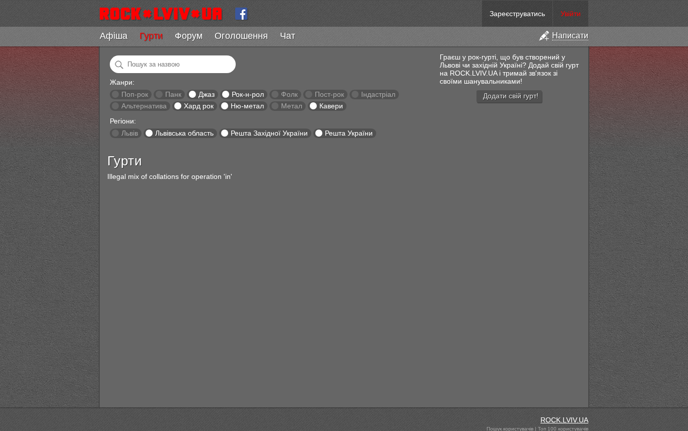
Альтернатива (144, 106)
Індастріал (378, 94)
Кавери (331, 106)
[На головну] (165, 14)
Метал (291, 106)
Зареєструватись (517, 14)
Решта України (349, 133)
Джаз (206, 94)
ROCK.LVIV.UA (564, 420)
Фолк (289, 94)
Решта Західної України (269, 133)
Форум (188, 36)
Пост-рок (329, 94)
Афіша (113, 36)
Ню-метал (247, 106)
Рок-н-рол (248, 94)
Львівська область (184, 133)
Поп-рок (134, 94)
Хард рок (199, 106)
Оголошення (241, 36)
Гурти (151, 36)
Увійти (571, 14)
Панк (173, 94)
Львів (129, 133)
